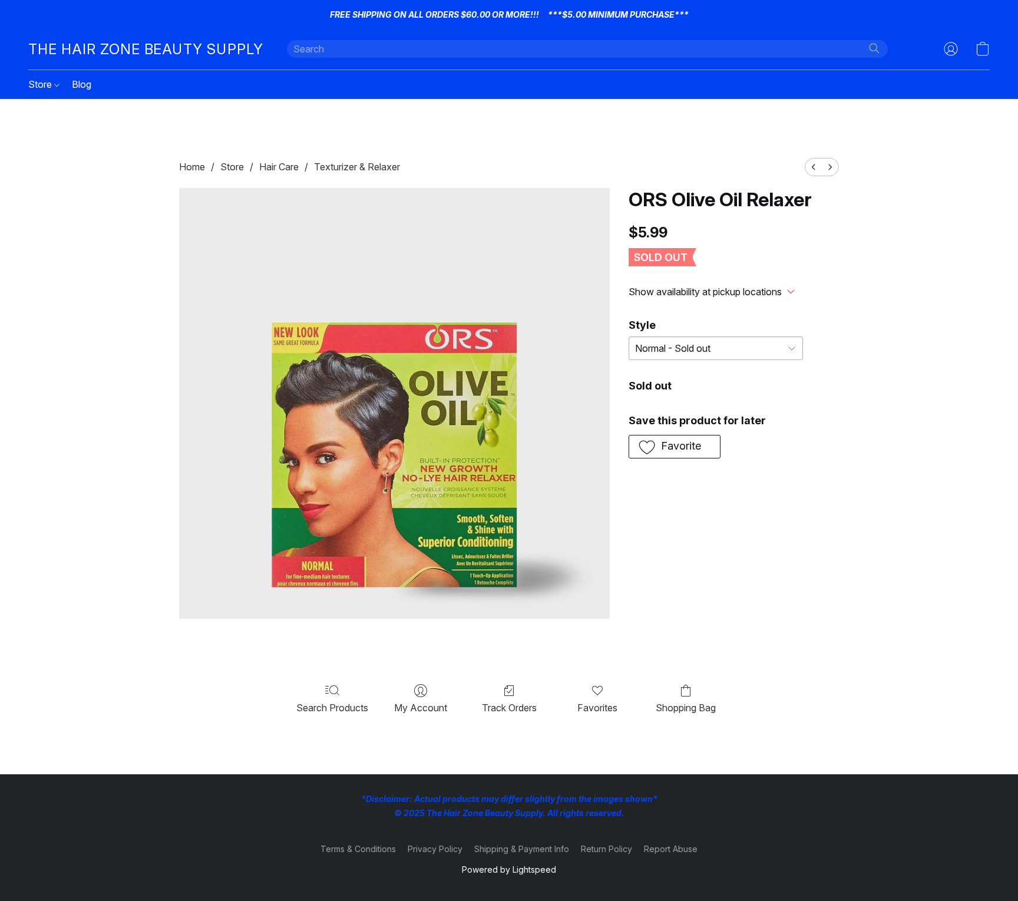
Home (192, 167)
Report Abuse (671, 849)
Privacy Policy (435, 849)
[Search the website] (874, 48)
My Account (420, 708)
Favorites (597, 708)
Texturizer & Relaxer (357, 167)
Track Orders (509, 708)
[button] (145, 49)
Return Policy (606, 849)
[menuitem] (813, 167)
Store (41, 84)
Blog (81, 84)
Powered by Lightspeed (509, 869)
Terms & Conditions (358, 849)
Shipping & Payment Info (521, 849)
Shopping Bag (686, 708)
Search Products (332, 708)
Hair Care (279, 167)
